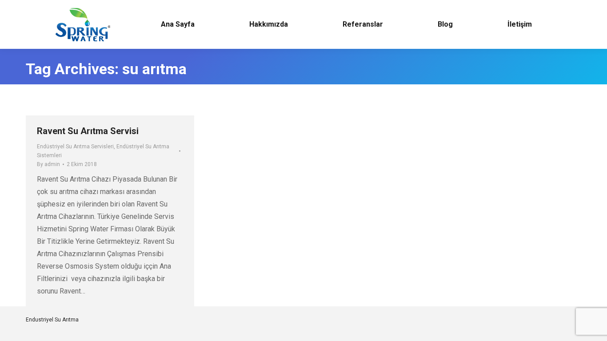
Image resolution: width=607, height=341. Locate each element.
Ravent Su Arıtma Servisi (88, 131)
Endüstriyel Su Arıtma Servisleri (75, 146)
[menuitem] (177, 24)
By (48, 164)
